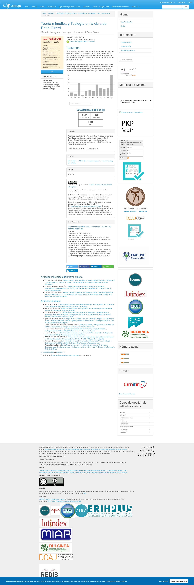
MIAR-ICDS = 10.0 (130, 211)
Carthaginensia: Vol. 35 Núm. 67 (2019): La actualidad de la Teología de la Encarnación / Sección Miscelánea (79, 326)
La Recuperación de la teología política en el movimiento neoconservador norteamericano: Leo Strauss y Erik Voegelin (74, 287)
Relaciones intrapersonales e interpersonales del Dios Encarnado (81, 333)
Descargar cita (92, 148)
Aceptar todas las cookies (179, 581)
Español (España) (126, 22)
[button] (72, 266)
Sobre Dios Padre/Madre (69, 308)
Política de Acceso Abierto (120, 7)
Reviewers (86, 7)
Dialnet (62, 499)
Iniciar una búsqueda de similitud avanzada (65, 355)
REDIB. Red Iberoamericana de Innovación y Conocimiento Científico (101, 470)
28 (45, 352)
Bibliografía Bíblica (86, 325)
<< (42, 352)
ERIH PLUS (143, 211)
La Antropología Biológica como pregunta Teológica (76, 304)
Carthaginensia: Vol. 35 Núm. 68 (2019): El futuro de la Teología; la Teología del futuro (72, 343)
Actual (27, 7)
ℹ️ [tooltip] (103, 110)
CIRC (49, 501)
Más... (85, 493)
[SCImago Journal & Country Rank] (131, 112)
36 (61, 352)
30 (49, 352)
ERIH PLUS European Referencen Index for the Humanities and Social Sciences (101, 472)
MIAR (53, 501)
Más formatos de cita (76, 148)
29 (47, 352)
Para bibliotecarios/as (128, 50)
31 (51, 352)
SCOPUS (42, 470)
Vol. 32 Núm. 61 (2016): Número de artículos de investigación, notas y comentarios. (83, 13)
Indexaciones (51, 7)
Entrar (190, 2)
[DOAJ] (56, 557)
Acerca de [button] (135, 7)
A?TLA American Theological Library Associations (62, 470)
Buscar (186, 7)
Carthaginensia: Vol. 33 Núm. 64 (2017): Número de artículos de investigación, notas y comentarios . (79, 305)
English (123, 26)
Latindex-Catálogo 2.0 (52, 499)
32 (53, 352)
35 (59, 352)
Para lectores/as (126, 42)
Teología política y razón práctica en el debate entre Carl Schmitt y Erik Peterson (88, 280)
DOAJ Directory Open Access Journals (68, 501)
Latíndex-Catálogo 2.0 (167, 2)
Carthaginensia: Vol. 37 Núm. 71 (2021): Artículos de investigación (83, 339)
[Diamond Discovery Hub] (134, 256)
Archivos (34, 7)
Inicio (44, 13)
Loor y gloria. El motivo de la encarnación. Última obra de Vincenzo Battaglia (86, 341)
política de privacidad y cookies (117, 581)
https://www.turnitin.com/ (127, 394)
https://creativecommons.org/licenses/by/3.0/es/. (86, 206)
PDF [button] (52, 72)
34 (57, 352)
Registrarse (181, 2)
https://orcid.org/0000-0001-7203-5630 (82, 41)
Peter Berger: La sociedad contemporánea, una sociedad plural (85, 329)
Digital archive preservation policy (69, 7)
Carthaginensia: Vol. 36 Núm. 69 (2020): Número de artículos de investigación (70, 331)
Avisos (42, 7)
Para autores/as (126, 46)
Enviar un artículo (126, 60)
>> (64, 352)
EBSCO (41, 499)
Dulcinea (72, 472)
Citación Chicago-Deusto (101, 7)
